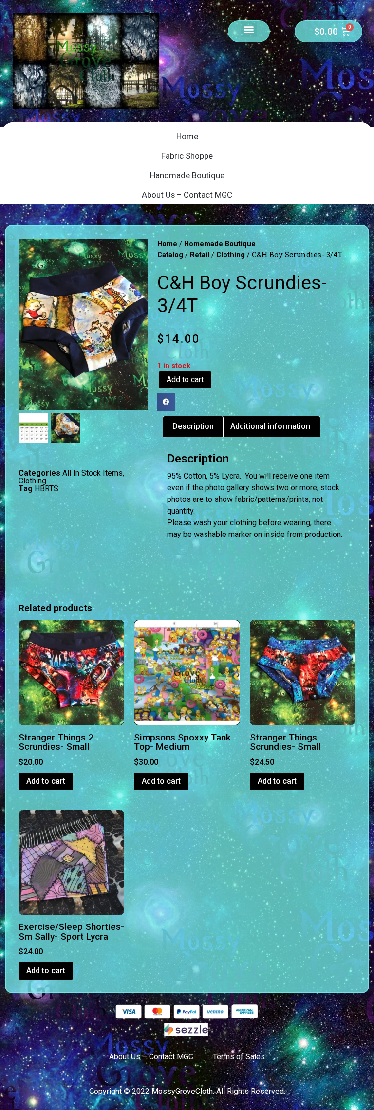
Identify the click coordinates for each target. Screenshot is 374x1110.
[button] (249, 29)
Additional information (270, 426)
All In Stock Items (92, 473)
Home (187, 136)
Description (193, 426)
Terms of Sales (239, 1056)
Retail (199, 254)
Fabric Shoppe (187, 156)
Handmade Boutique (187, 175)
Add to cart (185, 379)
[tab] (193, 426)
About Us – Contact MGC (187, 195)
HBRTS (46, 488)
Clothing (32, 480)
